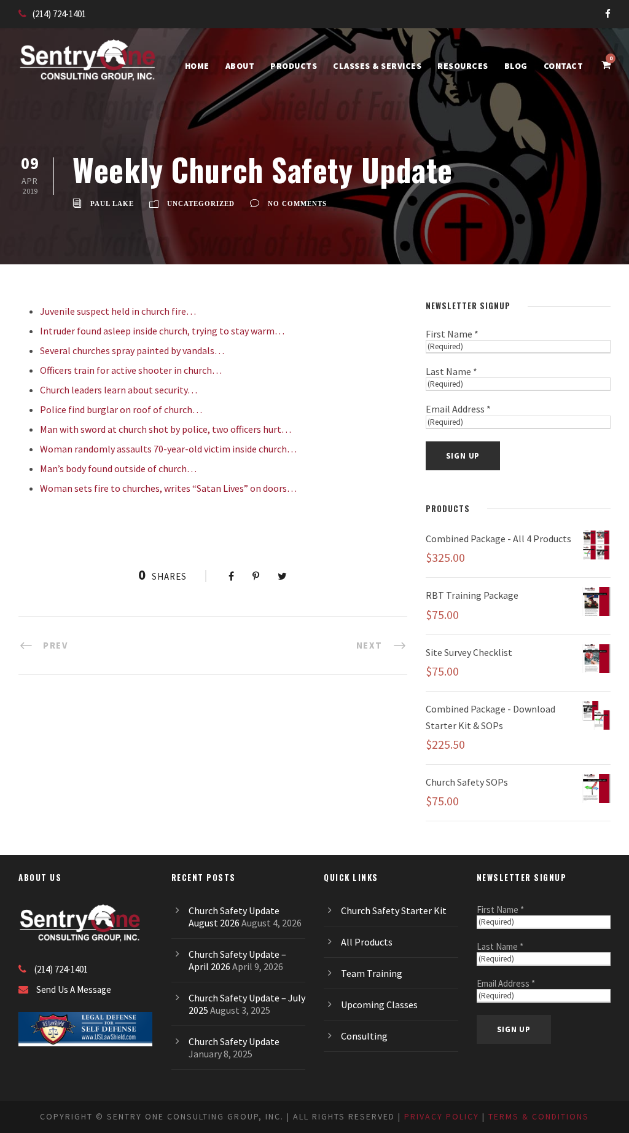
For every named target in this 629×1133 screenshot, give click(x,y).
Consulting (364, 1036)
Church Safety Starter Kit (394, 910)
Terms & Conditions (538, 1116)
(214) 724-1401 (59, 14)
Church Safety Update (234, 1041)
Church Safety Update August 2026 (234, 916)
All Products (367, 942)
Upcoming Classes (379, 1004)
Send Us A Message (73, 989)
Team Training (371, 973)
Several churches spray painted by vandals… (132, 350)
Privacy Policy (441, 1116)
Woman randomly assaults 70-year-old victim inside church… (168, 449)
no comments (297, 203)
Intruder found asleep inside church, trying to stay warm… (162, 331)
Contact (564, 65)
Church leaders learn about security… (118, 390)
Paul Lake (112, 203)
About (240, 65)
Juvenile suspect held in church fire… (118, 311)
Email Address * (458, 409)
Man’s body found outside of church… (118, 468)
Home (197, 65)
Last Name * (451, 371)
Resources (462, 65)
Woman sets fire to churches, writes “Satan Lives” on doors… (168, 488)
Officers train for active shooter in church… (131, 370)
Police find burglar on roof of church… (121, 409)
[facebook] (608, 14)
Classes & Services (377, 65)
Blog (516, 65)
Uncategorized (201, 203)
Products (293, 65)
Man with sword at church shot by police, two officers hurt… (165, 429)
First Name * (452, 334)
